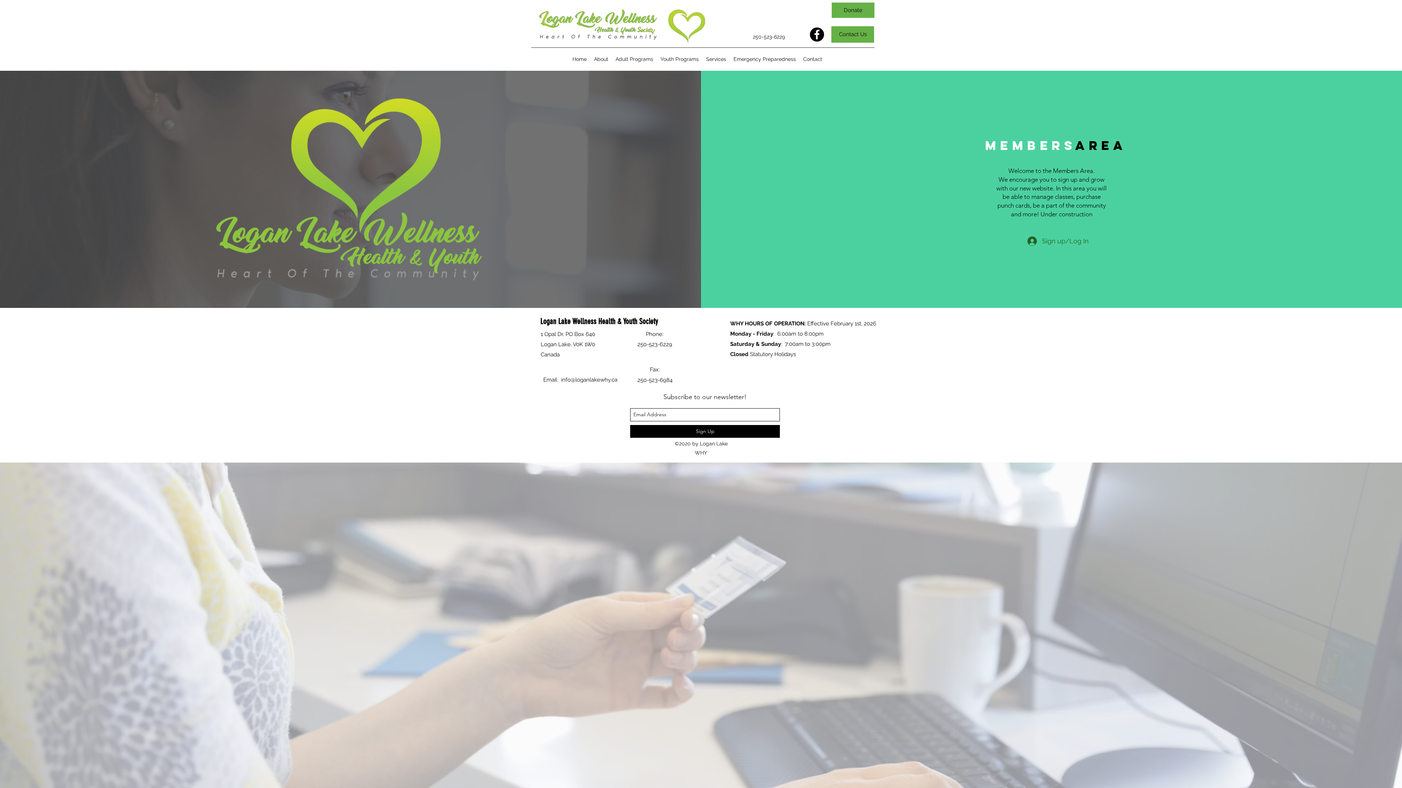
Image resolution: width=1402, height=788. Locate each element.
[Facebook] (817, 34)
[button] (634, 59)
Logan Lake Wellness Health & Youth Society (599, 321)
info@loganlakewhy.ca (589, 379)
